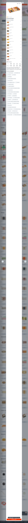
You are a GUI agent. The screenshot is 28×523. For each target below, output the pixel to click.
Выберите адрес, (11, 517)
